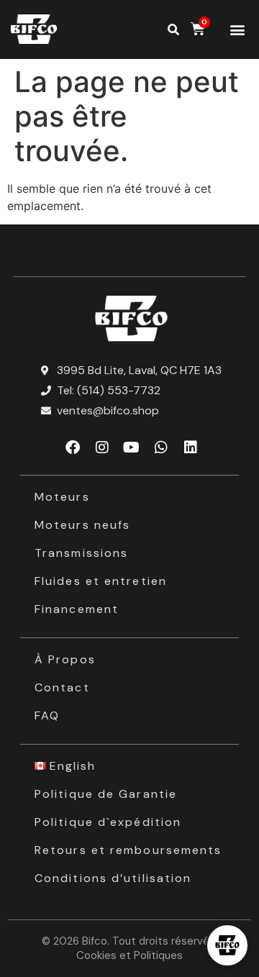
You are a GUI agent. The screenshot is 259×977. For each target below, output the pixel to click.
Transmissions (81, 552)
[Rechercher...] (173, 29)
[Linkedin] (191, 447)
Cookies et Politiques (129, 955)
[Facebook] (73, 447)
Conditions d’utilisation (113, 878)
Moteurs (62, 496)
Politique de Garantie (106, 793)
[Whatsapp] (161, 447)
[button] (237, 30)
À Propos (65, 659)
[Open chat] (227, 945)
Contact (62, 687)
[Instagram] (102, 447)
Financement (77, 609)
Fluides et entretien (101, 581)
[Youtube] (132, 447)
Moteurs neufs (82, 524)
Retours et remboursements (128, 850)
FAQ (47, 715)
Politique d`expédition (108, 822)
